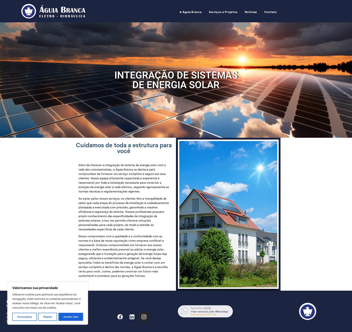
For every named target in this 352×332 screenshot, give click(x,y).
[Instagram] (143, 316)
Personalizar (24, 316)
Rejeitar (47, 316)
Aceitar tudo (70, 316)
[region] (47, 303)
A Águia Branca (190, 12)
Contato (270, 12)
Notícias (251, 12)
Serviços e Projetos (223, 12)
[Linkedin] (132, 316)
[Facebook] (120, 316)
